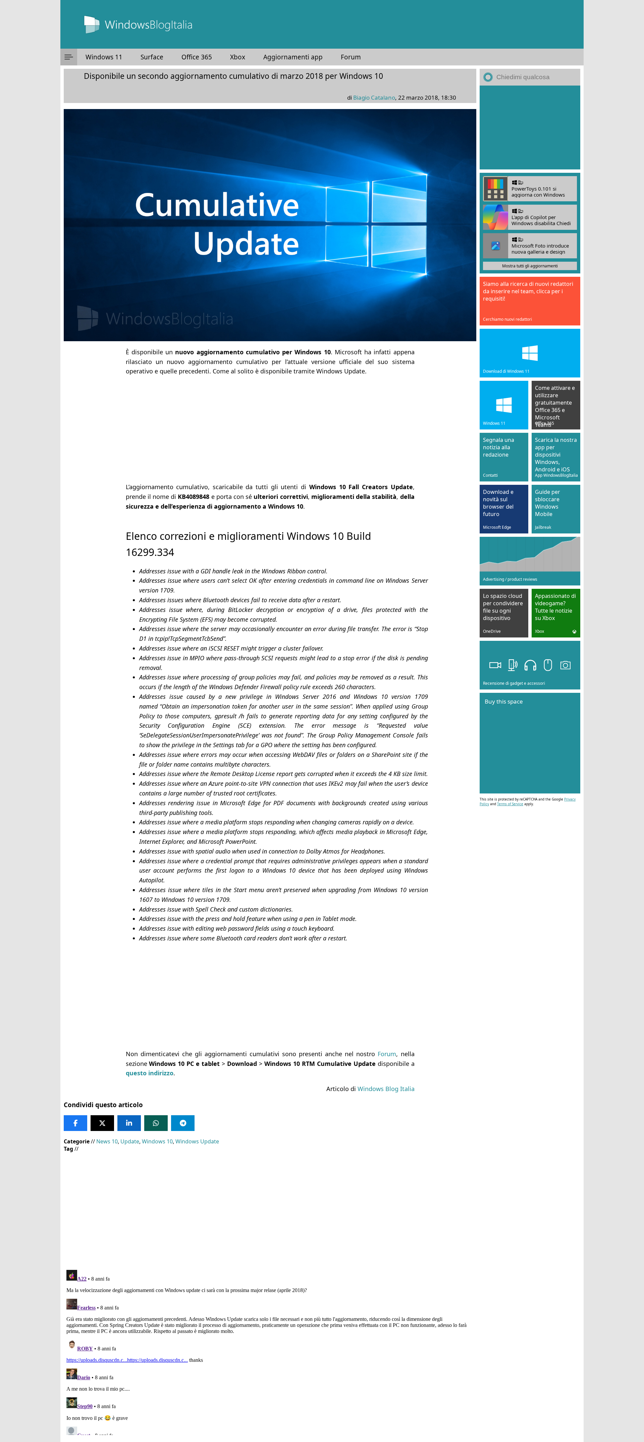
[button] (68, 57)
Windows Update (197, 1141)
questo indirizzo (149, 1073)
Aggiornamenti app (293, 57)
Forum (351, 57)
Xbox (237, 57)
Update (129, 1141)
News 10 (107, 1141)
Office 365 (196, 57)
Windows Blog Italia (386, 1089)
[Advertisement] (270, 429)
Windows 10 (157, 1141)
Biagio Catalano (374, 97)
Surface (152, 57)
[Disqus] (270, 1351)
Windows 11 (104, 57)
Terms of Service (510, 804)
